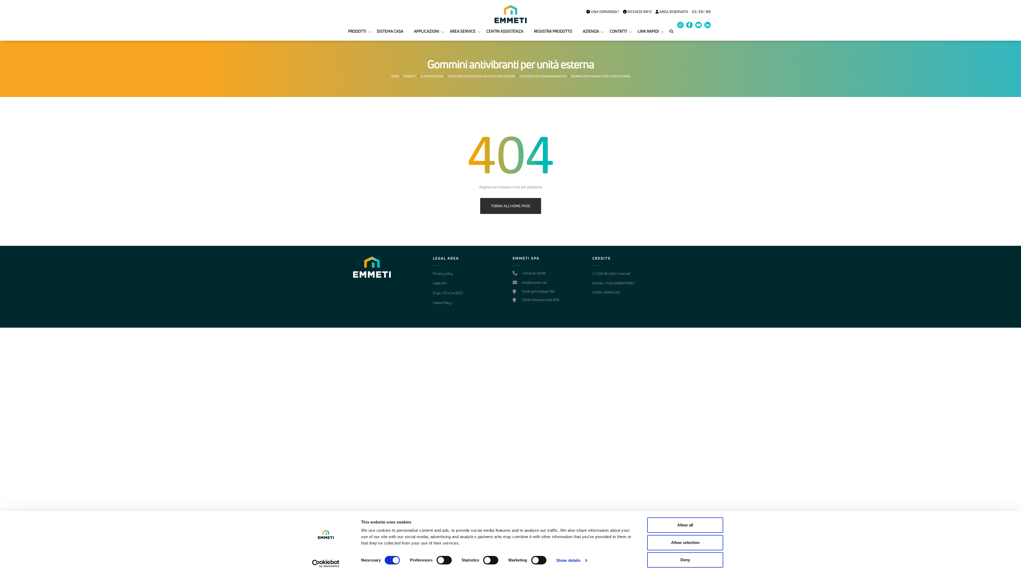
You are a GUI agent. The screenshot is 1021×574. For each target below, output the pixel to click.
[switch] (444, 560)
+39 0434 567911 (534, 273)
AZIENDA (591, 31)
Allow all (685, 525)
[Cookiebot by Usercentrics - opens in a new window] (326, 564)
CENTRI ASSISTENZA (504, 31)
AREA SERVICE (463, 31)
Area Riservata (673, 11)
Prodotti (409, 76)
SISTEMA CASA (390, 31)
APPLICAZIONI (426, 31)
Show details (568, 560)
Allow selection (685, 542)
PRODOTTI (357, 31)
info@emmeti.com (534, 282)
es (694, 11)
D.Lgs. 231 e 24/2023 (448, 293)
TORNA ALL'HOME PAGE (510, 205)
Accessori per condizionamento (543, 76)
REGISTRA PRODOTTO (553, 31)
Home (395, 76)
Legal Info (439, 283)
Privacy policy (443, 273)
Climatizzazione (432, 76)
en (701, 11)
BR (708, 11)
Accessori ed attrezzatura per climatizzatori (481, 76)
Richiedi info (639, 11)
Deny (685, 560)
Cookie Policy (442, 303)
